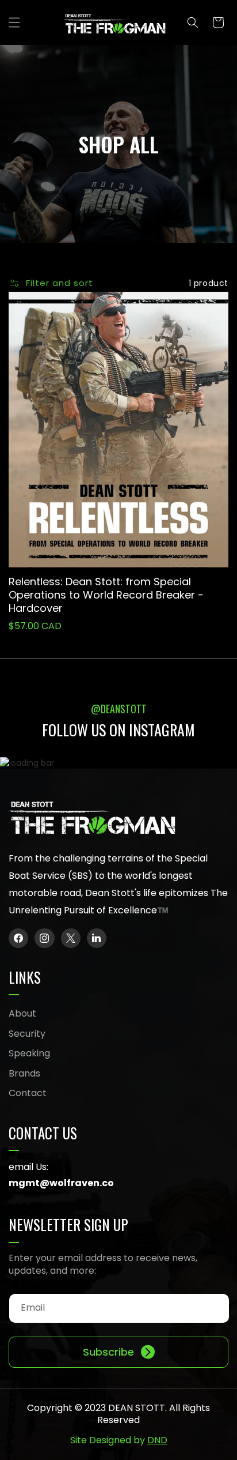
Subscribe (108, 1352)
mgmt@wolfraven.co (61, 1183)
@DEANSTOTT (119, 708)
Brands (24, 1073)
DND (157, 1440)
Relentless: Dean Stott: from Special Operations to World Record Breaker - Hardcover (106, 595)
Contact (28, 1093)
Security (27, 1033)
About (22, 1013)
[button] (14, 22)
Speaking (29, 1053)
